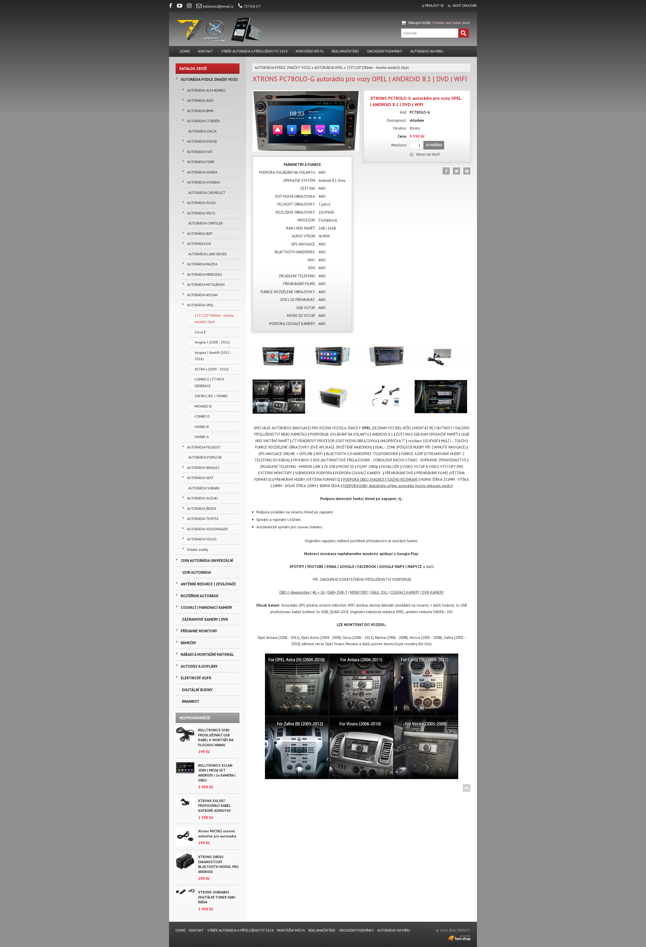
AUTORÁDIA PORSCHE (205, 457)
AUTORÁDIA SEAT (200, 478)
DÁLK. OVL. (379, 592)
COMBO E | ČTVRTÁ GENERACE (209, 382)
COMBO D (202, 416)
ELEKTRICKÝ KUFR (196, 678)
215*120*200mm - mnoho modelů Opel (214, 318)
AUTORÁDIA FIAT (200, 151)
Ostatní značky (197, 549)
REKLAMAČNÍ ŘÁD (345, 51)
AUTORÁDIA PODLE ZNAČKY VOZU (209, 79)
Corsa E (200, 332)
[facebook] (172, 6)
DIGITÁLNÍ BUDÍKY (197, 689)
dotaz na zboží (428, 154)
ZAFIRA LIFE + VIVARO (211, 396)
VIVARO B (202, 427)
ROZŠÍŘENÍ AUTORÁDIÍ (199, 595)
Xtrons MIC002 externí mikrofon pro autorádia (217, 833)
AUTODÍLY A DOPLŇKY (199, 666)
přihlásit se (434, 6)
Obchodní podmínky (384, 51)
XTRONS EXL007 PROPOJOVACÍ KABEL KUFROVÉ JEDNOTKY (214, 806)
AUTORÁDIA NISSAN (202, 295)
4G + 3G (318, 592)
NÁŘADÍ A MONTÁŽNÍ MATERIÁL (207, 654)
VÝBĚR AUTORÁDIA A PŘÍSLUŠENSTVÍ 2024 (254, 51)
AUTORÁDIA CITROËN (203, 121)
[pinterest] (466, 171)
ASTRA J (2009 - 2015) (212, 369)
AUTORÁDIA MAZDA (202, 264)
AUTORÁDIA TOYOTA (202, 518)
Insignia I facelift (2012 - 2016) (213, 355)
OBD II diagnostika (294, 592)
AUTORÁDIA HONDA (202, 172)
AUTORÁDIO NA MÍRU (426, 51)
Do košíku (434, 145)
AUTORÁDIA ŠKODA (201, 508)
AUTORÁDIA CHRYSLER (205, 223)
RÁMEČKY (188, 642)
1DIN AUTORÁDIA (196, 572)
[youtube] (181, 6)
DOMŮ (185, 51)
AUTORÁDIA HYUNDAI (203, 182)
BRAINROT (190, 701)
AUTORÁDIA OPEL (200, 305)
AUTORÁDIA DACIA (202, 131)
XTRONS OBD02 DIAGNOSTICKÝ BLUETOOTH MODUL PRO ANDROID (218, 864)
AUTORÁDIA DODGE (202, 141)
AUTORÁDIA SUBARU (204, 488)
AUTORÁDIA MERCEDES (204, 274)
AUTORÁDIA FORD (200, 162)
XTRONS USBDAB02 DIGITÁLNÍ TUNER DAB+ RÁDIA (217, 897)
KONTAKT (205, 51)
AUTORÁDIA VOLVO (202, 539)
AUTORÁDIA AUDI (200, 100)
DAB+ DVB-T (337, 592)
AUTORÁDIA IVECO (201, 213)
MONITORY (359, 592)
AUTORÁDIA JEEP (199, 233)
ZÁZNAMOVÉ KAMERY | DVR (205, 619)
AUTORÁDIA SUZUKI (202, 498)
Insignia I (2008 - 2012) (212, 342)
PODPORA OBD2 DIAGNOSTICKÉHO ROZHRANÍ (380, 479)
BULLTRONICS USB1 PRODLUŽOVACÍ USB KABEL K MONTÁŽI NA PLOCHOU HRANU (215, 737)
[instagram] (191, 6)
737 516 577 (252, 6)
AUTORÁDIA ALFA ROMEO (206, 90)
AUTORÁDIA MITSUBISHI (206, 284)
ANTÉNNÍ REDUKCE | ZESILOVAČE (208, 584)
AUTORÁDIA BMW (200, 111)
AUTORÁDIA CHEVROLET (206, 192)
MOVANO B (203, 406)
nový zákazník (465, 6)
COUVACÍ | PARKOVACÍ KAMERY (206, 607)
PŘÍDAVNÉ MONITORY (199, 631)
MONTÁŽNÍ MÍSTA (310, 51)
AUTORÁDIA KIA (199, 243)
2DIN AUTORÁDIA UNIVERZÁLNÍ (207, 560)
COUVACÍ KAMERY (405, 592)
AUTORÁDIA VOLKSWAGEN (207, 529)
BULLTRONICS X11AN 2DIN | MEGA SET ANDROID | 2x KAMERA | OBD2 (216, 773)
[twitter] (456, 171)
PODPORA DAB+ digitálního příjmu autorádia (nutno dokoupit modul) (398, 485)
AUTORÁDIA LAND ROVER (207, 254)
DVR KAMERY (432, 592)
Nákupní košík (419, 22)
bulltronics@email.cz (218, 6)
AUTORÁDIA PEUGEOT (204, 447)
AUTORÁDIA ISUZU (201, 203)
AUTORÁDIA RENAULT (203, 467)
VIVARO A (202, 437)
